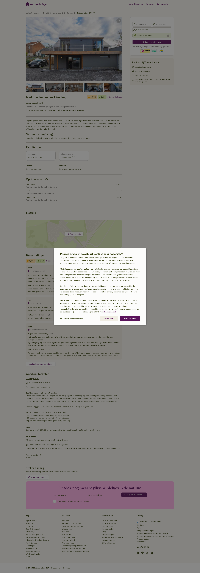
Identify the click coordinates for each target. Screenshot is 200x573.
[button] (71, 318)
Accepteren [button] (130, 318)
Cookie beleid (110, 312)
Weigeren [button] (108, 318)
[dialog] (100, 286)
